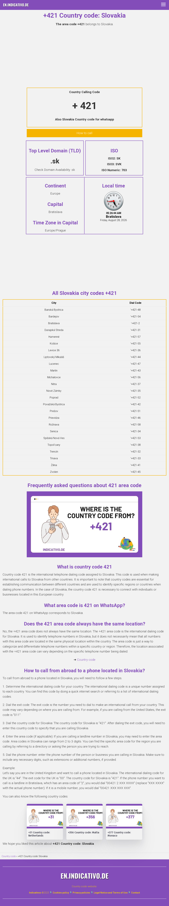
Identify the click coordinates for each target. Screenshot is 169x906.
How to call (84, 133)
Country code (86, 660)
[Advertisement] (84, 53)
